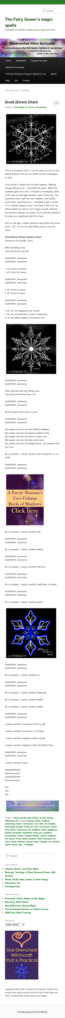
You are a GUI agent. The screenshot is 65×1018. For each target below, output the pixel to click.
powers (32, 838)
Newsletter (21, 60)
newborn (52, 835)
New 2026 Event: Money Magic (20, 905)
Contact (26, 80)
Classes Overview (39, 60)
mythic (43, 835)
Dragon (19, 826)
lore (40, 832)
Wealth (56, 841)
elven (36, 826)
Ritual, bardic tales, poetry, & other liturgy (33, 817)
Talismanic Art (12, 820)
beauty (31, 820)
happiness (52, 829)
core (36, 823)
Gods (43, 829)
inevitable (16, 832)
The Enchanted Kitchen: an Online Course (26, 909)
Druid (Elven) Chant (21, 101)
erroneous (45, 826)
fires (7, 829)
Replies (29, 844)
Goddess (36, 829)
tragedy (43, 841)
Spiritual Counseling (15, 67)
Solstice (21, 841)
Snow (13, 841)
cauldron (45, 820)
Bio (16, 80)
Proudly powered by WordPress (33, 1011)
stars (36, 841)
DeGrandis (10, 826)
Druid (26, 826)
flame (13, 829)
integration (27, 832)
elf (31, 826)
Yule (20, 844)
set (54, 838)
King (36, 832)
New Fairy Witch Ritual (16, 901)
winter (8, 844)
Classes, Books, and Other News (21, 868)
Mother (36, 835)
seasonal (47, 838)
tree (50, 841)
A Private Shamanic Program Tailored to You (26, 73)
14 (56, 103)
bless (37, 820)
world (14, 844)
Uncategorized (12, 886)
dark (41, 823)
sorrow (29, 841)
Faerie (54, 826)
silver (7, 841)
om (6, 838)
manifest (48, 832)
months (28, 835)
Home (8, 60)
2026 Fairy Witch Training (18, 912)
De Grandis (50, 823)
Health (8, 832)
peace (12, 838)
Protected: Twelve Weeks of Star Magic (25, 898)
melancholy (10, 835)
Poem (18, 838)
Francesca (41, 107)
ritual (39, 838)
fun (29, 829)
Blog (8, 80)
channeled (10, 823)
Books (53, 73)
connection (27, 823)
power (25, 838)
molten (20, 835)
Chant (19, 823)
